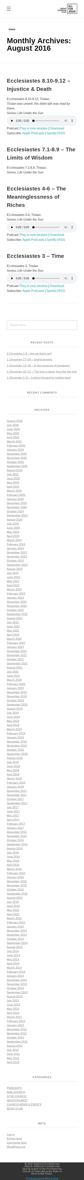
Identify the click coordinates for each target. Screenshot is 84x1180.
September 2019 (17, 704)
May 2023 (13, 581)
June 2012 (13, 1054)
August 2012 (14, 1045)
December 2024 (17, 503)
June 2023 (13, 577)
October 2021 (15, 659)
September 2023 (17, 564)
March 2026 (14, 441)
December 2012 (17, 1029)
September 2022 (17, 614)
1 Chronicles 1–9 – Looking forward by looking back (39, 377)
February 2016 (16, 873)
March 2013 (14, 1017)
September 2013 (17, 992)
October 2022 (15, 610)
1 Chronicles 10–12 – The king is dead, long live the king (42, 371)
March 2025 (14, 490)
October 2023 (15, 560)
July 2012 (13, 1049)
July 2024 (13, 523)
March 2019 (14, 729)
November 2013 (17, 984)
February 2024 (16, 544)
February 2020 (16, 684)
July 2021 (13, 671)
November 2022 (17, 605)
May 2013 (13, 1008)
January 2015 (15, 926)
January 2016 (15, 877)
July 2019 (13, 712)
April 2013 (13, 1012)
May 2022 (13, 630)
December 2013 (17, 980)
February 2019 (16, 733)
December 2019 (17, 692)
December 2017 (17, 790)
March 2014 (14, 967)
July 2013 (13, 1000)
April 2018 (13, 774)
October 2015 (15, 889)
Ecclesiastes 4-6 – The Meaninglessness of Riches (36, 197)
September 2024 (17, 515)
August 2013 (14, 996)
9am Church (16, 1092)
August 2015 (14, 897)
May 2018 (13, 770)
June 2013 (13, 1004)
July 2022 (13, 622)
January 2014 (15, 975)
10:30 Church (16, 1096)
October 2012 (15, 1037)
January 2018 (15, 786)
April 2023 (13, 585)
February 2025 (16, 494)
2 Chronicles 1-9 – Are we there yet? (29, 353)
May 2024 (13, 531)
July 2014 (13, 951)
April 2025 (13, 486)
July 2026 (13, 425)
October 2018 (15, 749)
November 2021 (17, 655)
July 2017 (13, 807)
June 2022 (13, 626)
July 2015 (13, 901)
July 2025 (13, 474)
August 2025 (14, 470)
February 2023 (16, 593)
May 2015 (13, 910)
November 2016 (17, 836)
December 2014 (17, 930)
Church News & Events (24, 1104)
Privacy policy (34, 1178)
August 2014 (14, 947)
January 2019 (15, 737)
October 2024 (15, 511)
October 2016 (15, 840)
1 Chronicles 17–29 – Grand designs (29, 359)
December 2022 (17, 601)
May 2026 (13, 433)
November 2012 (17, 1033)
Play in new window (33, 128)
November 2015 (17, 885)
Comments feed (17, 1142)
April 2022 (13, 634)
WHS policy (51, 1178)
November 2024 (17, 507)
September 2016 (17, 844)
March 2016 (14, 869)
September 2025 (17, 466)
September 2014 (17, 943)
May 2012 (13, 1058)
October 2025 (15, 462)
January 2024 (15, 548)
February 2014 (16, 971)
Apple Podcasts (33, 133)
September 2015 (17, 893)
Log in (10, 1134)
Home (12, 29)
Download (57, 128)
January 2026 (15, 449)
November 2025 (17, 457)
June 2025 (13, 478)
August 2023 (14, 568)
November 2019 (17, 696)
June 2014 (13, 955)
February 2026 (16, 445)
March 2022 (14, 638)
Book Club (15, 1108)
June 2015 (13, 906)
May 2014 (13, 959)
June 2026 (13, 429)
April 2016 (13, 864)
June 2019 (13, 716)
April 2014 (13, 963)
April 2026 (13, 437)
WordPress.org (16, 1146)
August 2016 (14, 848)
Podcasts (14, 1088)
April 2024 (13, 536)
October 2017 (15, 799)
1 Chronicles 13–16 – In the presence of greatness (38, 365)
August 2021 (14, 667)
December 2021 (17, 651)
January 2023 (15, 597)
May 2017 (13, 815)
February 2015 (16, 922)
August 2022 (14, 618)
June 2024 (13, 527)
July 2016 (13, 852)
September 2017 (17, 803)
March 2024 (14, 540)
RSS (61, 133)
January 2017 (15, 827)
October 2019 (15, 700)
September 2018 (17, 753)
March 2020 (14, 679)
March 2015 (14, 918)
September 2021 (17, 663)
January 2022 (15, 647)
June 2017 (13, 811)
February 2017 (16, 823)
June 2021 (13, 675)
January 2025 (15, 499)
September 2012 (17, 1041)
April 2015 (13, 914)
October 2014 (15, 938)
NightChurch (17, 1100)
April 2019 (13, 725)
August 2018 (14, 758)
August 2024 (14, 519)
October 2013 (15, 988)
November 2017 (17, 795)
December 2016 (17, 832)
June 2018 (13, 766)
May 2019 (13, 721)
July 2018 (13, 762)
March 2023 (14, 589)
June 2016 (13, 856)
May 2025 (13, 482)
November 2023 (17, 556)
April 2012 (13, 1062)
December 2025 (17, 453)
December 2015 (17, 881)
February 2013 (16, 1021)
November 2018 (17, 745)
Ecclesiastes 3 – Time (35, 256)
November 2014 (17, 934)
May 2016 (13, 860)
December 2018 (17, 741)
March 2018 (14, 778)
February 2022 (16, 642)
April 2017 (13, 819)
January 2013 (15, 1025)
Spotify (51, 133)
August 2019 (14, 708)
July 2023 (13, 573)
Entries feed (14, 1138)
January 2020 (15, 688)
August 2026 (14, 420)
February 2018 (16, 782)
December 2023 (17, 552)
